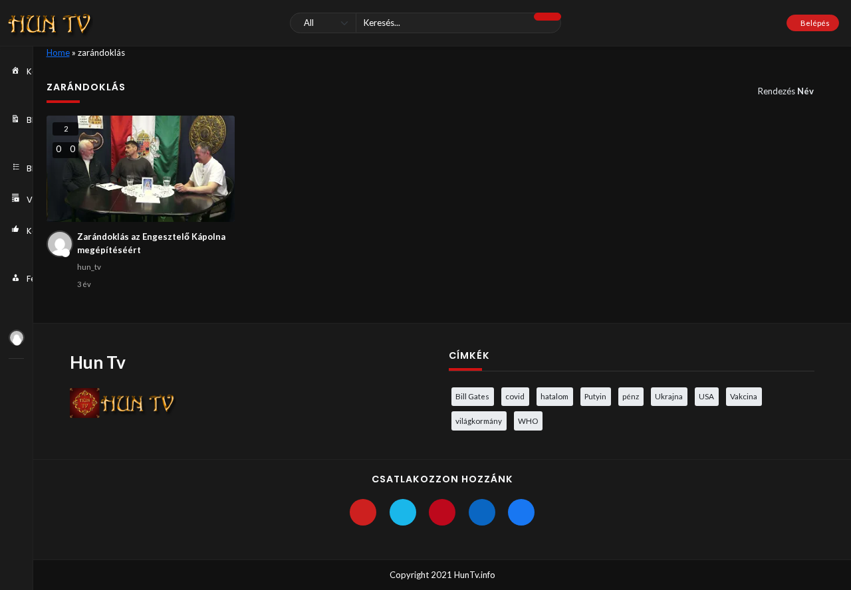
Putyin (595, 396)
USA (706, 396)
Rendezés (786, 91)
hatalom (554, 396)
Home (58, 52)
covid (515, 396)
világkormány (478, 420)
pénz (630, 396)
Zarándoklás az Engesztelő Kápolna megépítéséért (151, 243)
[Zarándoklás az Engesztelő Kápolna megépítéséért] (141, 169)
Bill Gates (472, 396)
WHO (528, 420)
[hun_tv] (17, 337)
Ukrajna (669, 396)
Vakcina (743, 396)
